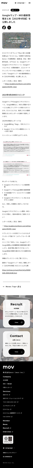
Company (7, 377)
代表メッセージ (7, 387)
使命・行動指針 (7, 384)
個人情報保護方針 (7, 456)
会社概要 (5, 380)
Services (6, 391)
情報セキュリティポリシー (10, 452)
